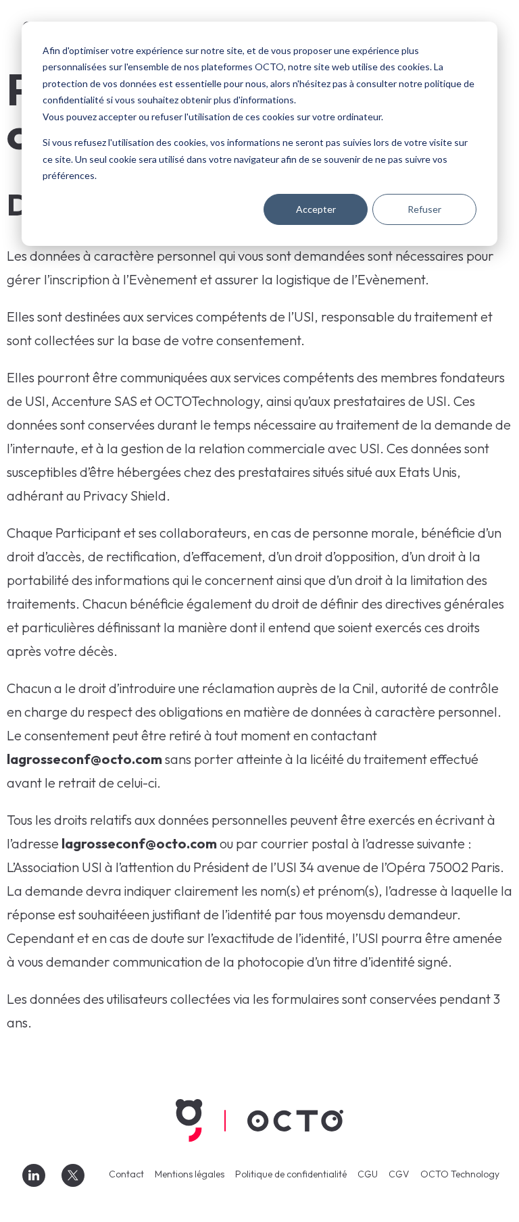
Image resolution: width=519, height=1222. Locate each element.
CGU (367, 1174)
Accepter (316, 209)
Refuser (424, 209)
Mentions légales (189, 1174)
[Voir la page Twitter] (72, 1175)
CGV (399, 1174)
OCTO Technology (459, 1174)
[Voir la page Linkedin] (33, 1175)
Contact (126, 1174)
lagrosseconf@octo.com (84, 758)
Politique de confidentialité (291, 1174)
